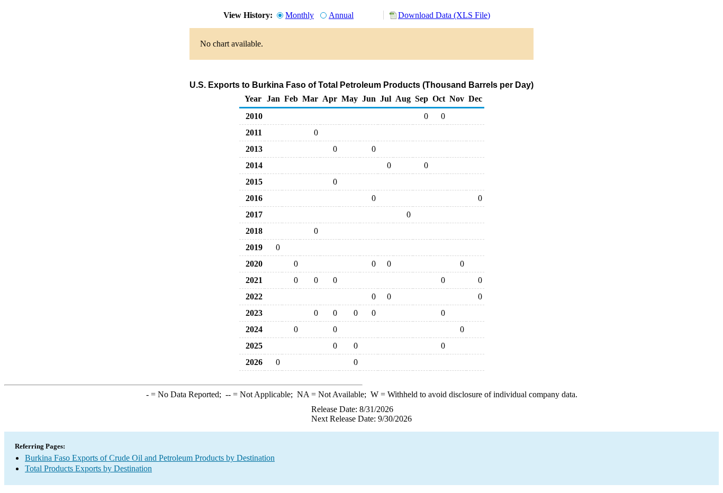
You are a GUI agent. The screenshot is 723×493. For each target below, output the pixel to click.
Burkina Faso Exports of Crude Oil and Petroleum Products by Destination (150, 457)
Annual (341, 15)
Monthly (299, 15)
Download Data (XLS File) (444, 15)
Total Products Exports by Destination (88, 468)
